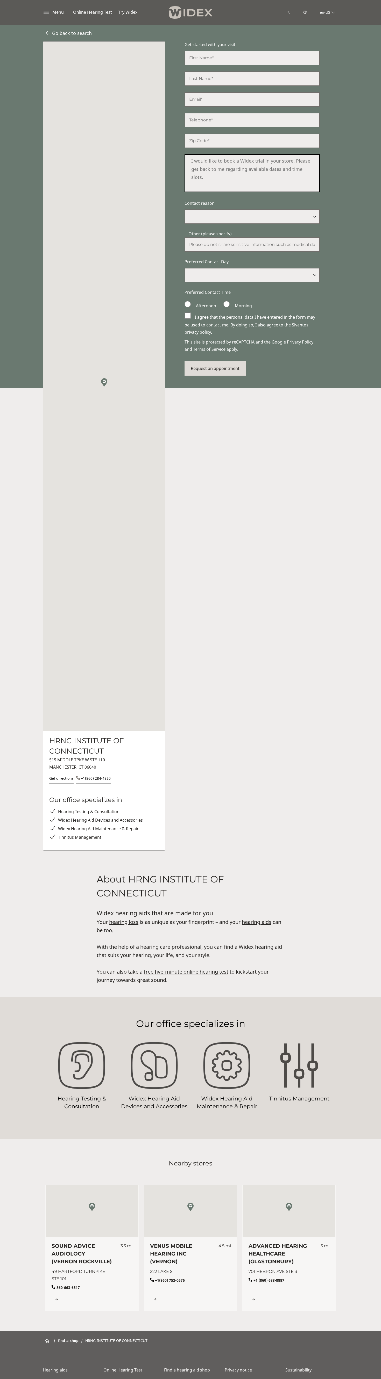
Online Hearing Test (92, 12)
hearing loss (123, 921)
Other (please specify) (210, 234)
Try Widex (127, 12)
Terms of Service (209, 349)
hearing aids (256, 921)
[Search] (288, 12)
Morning (243, 306)
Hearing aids (55, 1370)
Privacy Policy (300, 342)
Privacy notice (238, 1370)
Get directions (61, 778)
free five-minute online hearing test (186, 971)
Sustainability (298, 1370)
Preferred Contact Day (207, 262)
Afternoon (206, 306)
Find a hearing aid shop (187, 1370)
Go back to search (72, 33)
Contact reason (200, 203)
